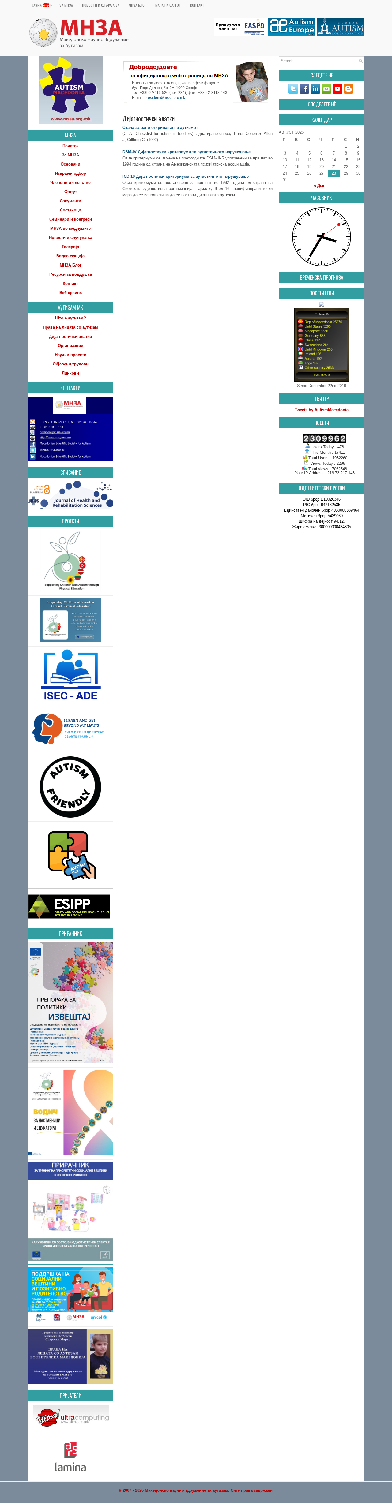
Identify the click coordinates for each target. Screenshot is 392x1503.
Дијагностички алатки (70, 336)
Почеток (70, 146)
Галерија (70, 246)
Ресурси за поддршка (70, 274)
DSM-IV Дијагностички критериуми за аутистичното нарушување (187, 152)
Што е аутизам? (70, 318)
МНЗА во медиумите (70, 228)
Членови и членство (70, 182)
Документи (70, 201)
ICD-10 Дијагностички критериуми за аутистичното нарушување (186, 176)
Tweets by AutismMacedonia (322, 410)
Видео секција (70, 256)
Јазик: (42, 5)
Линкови (70, 373)
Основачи (70, 164)
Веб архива (70, 292)
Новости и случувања (100, 5)
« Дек (319, 185)
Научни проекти (70, 354)
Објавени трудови (71, 364)
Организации (70, 345)
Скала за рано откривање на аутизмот (160, 127)
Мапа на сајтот (168, 5)
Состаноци (70, 210)
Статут (70, 191)
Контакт (197, 5)
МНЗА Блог (137, 5)
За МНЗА (66, 5)
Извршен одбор (70, 173)
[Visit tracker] (321, 305)
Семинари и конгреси (70, 219)
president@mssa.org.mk (165, 98)
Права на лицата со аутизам (70, 327)
